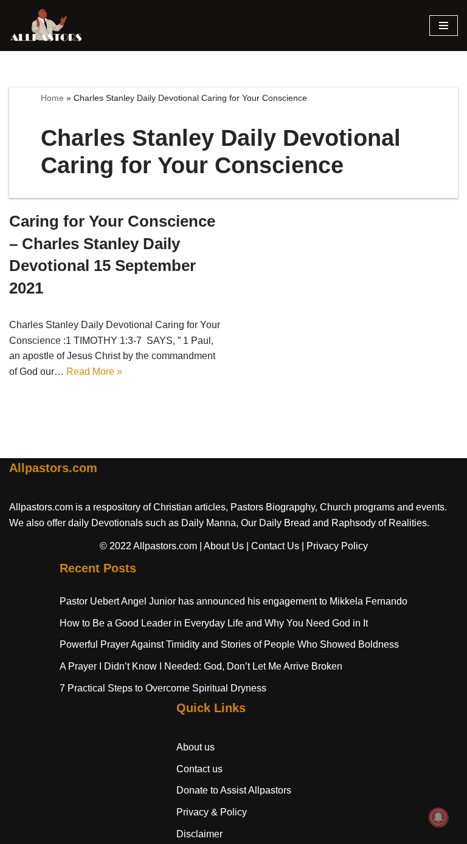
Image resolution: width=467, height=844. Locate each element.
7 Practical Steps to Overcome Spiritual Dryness (163, 688)
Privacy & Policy (211, 812)
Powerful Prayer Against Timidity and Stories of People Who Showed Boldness (229, 644)
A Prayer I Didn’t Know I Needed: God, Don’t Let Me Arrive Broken (201, 666)
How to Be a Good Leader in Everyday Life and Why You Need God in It (214, 623)
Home (52, 98)
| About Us (221, 546)
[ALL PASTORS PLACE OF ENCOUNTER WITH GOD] (45, 26)
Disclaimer (199, 834)
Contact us (199, 769)
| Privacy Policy (335, 546)
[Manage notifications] (438, 817)
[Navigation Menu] (443, 25)
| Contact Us (272, 546)
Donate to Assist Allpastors (233, 790)
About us (195, 747)
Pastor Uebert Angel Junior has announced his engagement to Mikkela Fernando (233, 601)
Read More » (94, 371)
